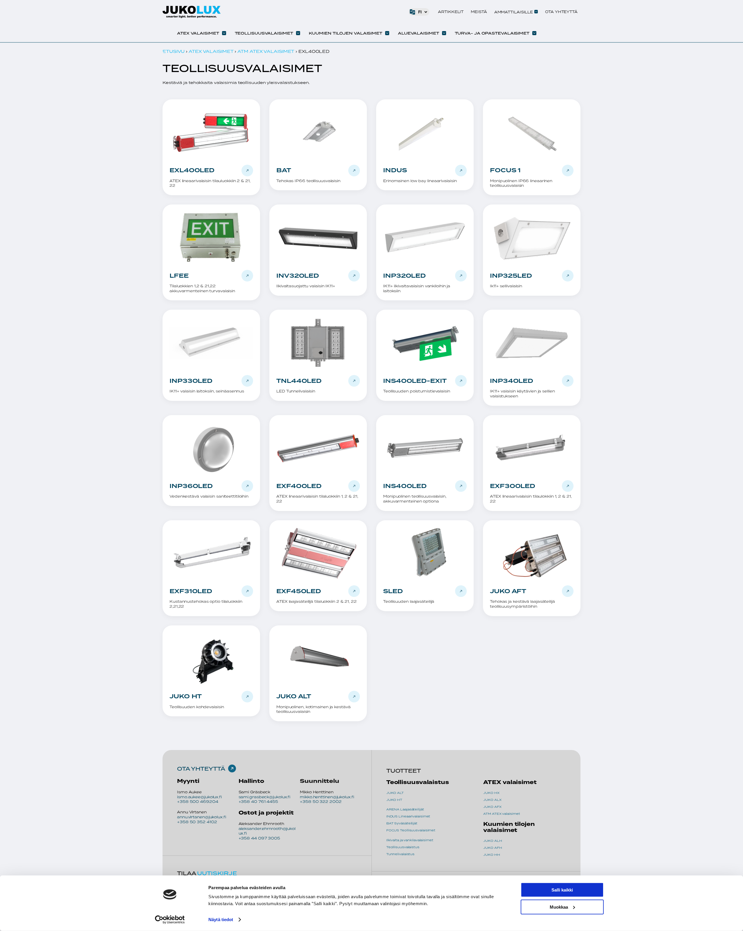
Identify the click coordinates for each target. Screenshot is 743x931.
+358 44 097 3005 (259, 838)
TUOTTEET (403, 770)
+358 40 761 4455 (258, 801)
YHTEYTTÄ (208, 768)
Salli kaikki (562, 889)
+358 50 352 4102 (197, 821)
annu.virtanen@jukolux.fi (201, 817)
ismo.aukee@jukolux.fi (199, 796)
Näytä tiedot (220, 919)
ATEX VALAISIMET (211, 51)
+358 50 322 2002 (320, 801)
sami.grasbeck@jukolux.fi (265, 796)
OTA (184, 768)
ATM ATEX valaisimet (265, 51)
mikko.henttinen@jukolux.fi (327, 796)
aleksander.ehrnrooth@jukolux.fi (267, 831)
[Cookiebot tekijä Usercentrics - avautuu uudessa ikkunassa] (170, 919)
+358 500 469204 (197, 801)
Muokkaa (559, 906)
